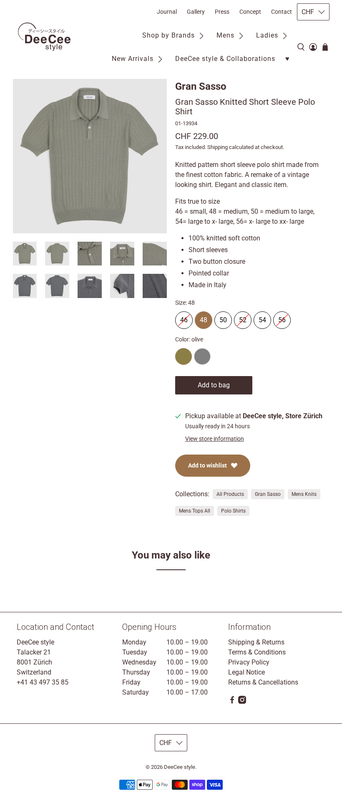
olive (183, 356)
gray (202, 356)
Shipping (217, 147)
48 (203, 317)
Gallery (196, 11)
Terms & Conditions (257, 652)
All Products (230, 494)
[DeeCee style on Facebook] (232, 701)
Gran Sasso (200, 86)
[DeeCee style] (44, 37)
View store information (214, 438)
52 (242, 317)
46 (184, 317)
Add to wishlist (207, 465)
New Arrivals (132, 59)
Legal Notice (246, 672)
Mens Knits (304, 494)
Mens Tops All (194, 511)
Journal (167, 11)
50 (223, 317)
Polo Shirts (233, 511)
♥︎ (287, 59)
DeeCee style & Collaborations (225, 59)
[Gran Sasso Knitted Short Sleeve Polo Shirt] (90, 156)
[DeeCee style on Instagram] (242, 701)
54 (262, 317)
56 (282, 317)
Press (222, 11)
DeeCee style (179, 767)
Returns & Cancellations (263, 682)
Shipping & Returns (256, 642)
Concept (250, 11)
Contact (281, 11)
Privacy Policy (248, 662)
